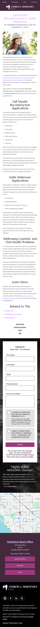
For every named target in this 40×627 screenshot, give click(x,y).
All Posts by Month (20, 327)
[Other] (22, 598)
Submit (20, 445)
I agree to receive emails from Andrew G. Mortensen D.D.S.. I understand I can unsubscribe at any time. (22, 434)
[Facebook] (10, 598)
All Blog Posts (9, 311)
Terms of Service (22, 457)
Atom (20, 330)
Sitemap (5, 623)
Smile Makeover (10, 318)
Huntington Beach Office (20, 541)
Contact (34, 2)
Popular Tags (20, 324)
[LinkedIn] (16, 598)
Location (14, 2)
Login (20, 623)
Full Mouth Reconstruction (13, 314)
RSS (20, 333)
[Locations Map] (20, 512)
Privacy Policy (16, 424)
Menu (4, 2)
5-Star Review (12, 486)
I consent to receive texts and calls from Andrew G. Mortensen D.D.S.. (21, 418)
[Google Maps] (5, 598)
